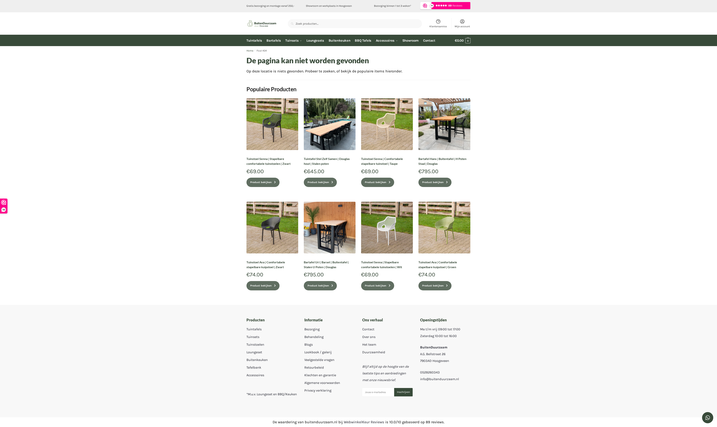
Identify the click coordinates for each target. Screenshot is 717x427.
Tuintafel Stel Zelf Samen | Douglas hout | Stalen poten (327, 161)
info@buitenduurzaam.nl (439, 379)
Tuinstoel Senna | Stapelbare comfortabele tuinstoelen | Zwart (268, 161)
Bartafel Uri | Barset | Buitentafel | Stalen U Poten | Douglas (326, 264)
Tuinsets (252, 337)
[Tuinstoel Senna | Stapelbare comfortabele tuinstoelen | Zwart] (272, 124)
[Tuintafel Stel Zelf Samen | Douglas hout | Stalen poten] (330, 124)
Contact (368, 329)
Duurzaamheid (373, 352)
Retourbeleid (314, 367)
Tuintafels (254, 329)
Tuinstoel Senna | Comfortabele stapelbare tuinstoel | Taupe (382, 161)
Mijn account (462, 26)
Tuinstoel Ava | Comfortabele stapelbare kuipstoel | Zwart (265, 264)
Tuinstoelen (255, 344)
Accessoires (255, 375)
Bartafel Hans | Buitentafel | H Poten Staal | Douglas (442, 161)
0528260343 (430, 372)
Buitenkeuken (257, 360)
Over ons (368, 337)
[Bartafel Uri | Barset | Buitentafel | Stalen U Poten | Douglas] (330, 227)
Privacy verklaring (317, 390)
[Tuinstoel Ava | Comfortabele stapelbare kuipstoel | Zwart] (272, 227)
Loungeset (254, 352)
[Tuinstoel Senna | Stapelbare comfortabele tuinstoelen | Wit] (387, 227)
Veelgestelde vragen (319, 360)
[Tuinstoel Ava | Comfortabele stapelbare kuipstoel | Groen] (444, 227)
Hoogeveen (345, 5)
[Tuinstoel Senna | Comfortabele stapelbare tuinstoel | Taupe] (387, 124)
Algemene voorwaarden (322, 383)
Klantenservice (438, 26)
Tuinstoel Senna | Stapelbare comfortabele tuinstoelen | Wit (381, 264)
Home (249, 50)
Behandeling (314, 337)
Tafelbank (253, 367)
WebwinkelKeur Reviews (364, 422)
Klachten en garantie (320, 375)
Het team (369, 344)
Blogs (308, 344)
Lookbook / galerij (318, 352)
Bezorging (312, 329)
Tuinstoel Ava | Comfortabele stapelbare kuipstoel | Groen (437, 264)
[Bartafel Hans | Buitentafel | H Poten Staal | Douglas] (444, 124)
